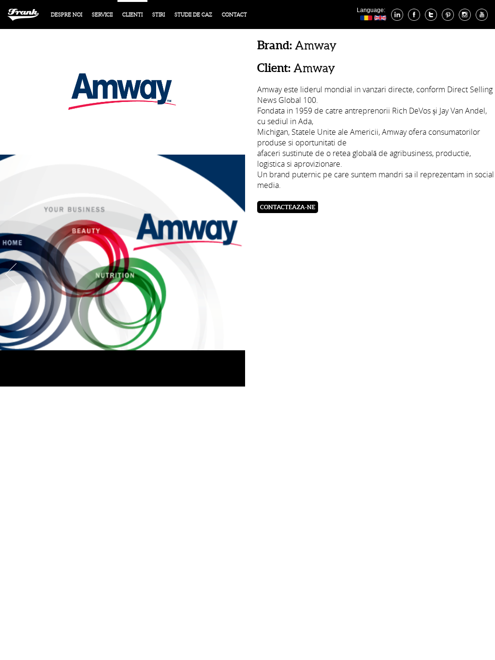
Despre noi (66, 14)
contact (234, 14)
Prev (11, 274)
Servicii (102, 14)
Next (237, 274)
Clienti (132, 14)
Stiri (158, 14)
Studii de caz (193, 14)
